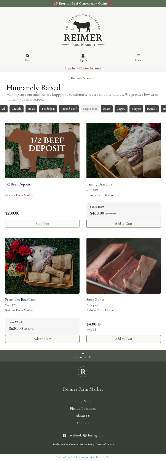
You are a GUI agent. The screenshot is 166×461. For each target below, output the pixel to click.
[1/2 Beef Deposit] (42, 150)
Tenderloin (48, 109)
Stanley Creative (69, 444)
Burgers (136, 109)
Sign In (83, 60)
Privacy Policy (87, 444)
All (3, 109)
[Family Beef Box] (123, 150)
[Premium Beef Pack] (42, 266)
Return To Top (83, 357)
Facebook (74, 435)
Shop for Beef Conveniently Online (83, 4)
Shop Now (83, 401)
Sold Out (42, 223)
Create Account (90, 68)
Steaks (31, 109)
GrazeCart (105, 457)
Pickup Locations (83, 408)
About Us (83, 416)
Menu (138, 60)
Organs (121, 109)
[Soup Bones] (123, 266)
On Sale (16, 109)
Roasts (106, 109)
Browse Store (81, 78)
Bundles (151, 109)
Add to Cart (123, 223)
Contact (83, 423)
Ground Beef (69, 109)
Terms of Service (105, 444)
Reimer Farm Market (19, 195)
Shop (27, 60)
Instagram (95, 435)
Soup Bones (90, 109)
